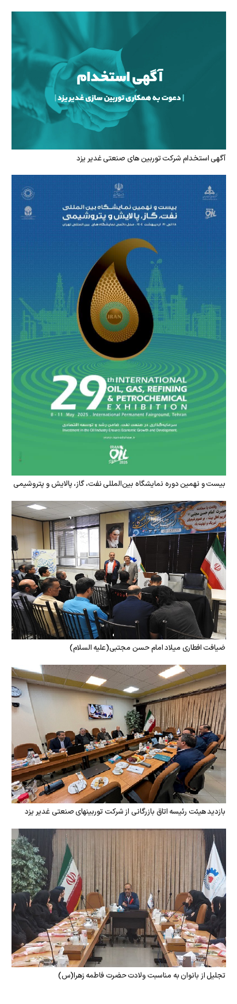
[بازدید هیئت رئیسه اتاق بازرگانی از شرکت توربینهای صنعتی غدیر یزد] (119, 673)
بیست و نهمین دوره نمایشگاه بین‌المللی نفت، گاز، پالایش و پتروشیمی (119, 484)
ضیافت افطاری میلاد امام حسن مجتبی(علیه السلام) (148, 648)
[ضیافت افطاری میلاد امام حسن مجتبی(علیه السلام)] (119, 509)
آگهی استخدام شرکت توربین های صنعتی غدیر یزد (151, 158)
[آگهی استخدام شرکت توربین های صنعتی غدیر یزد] (119, 19)
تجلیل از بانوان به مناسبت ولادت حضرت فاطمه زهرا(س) (142, 976)
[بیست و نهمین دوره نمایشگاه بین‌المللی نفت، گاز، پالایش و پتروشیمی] (119, 183)
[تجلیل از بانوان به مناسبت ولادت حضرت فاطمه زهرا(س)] (119, 836)
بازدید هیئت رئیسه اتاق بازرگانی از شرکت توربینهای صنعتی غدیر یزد (125, 812)
